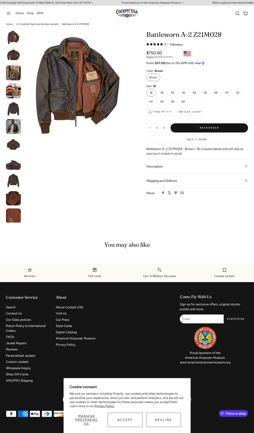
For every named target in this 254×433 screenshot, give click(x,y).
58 (172, 101)
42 (183, 92)
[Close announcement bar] (250, 3)
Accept (125, 420)
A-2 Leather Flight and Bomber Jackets (37, 24)
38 (161, 92)
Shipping (150, 56)
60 (183, 101)
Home (9, 24)
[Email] (182, 192)
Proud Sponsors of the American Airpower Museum (151, 2)
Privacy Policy (104, 406)
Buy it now (197, 139)
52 (237, 92)
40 (172, 92)
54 (151, 101)
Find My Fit (162, 111)
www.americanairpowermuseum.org (205, 362)
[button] (8, 13)
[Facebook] (163, 192)
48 (216, 92)
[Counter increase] (164, 127)
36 (150, 92)
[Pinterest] (175, 192)
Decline (163, 420)
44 (194, 92)
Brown (153, 77)
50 (227, 92)
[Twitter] (169, 192)
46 (205, 92)
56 (161, 101)
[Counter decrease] (150, 127)
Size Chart (193, 111)
